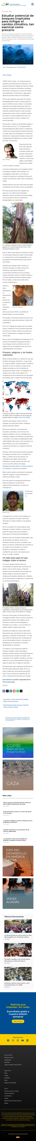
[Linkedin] (27, 1040)
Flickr (5, 1080)
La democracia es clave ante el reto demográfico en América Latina (18, 936)
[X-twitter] (13, 1040)
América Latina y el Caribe (11, 1091)
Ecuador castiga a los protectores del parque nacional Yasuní (17, 960)
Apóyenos (7, 1062)
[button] (4, 691)
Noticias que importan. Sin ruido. (18, 1006)
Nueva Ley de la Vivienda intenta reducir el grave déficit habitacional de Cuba (17, 803)
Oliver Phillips (7, 75)
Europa (6, 1098)
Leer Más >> (6, 806)
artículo (8, 679)
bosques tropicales (22, 705)
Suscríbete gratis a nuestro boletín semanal (18, 1014)
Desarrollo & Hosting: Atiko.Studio (18, 1134)
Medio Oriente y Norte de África (12, 1100)
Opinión (5, 701)
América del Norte (9, 1093)
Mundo (16, 707)
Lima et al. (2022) (24, 417)
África (6, 1088)
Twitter (6, 1075)
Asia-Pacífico (8, 1096)
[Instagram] (18, 1040)
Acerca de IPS (8, 1055)
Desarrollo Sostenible (21, 699)
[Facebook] (8, 1040)
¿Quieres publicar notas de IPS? (13, 1064)
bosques (14, 705)
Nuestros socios (8, 1057)
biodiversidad (7, 705)
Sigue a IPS (7, 1070)
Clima (13, 699)
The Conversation (9, 682)
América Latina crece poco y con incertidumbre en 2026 (17, 984)
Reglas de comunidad (10, 1082)
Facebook (7, 1078)
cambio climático (8, 707)
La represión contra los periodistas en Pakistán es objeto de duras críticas (15, 839)
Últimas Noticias (13, 701)
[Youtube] (22, 1040)
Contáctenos (7, 1060)
